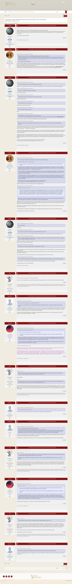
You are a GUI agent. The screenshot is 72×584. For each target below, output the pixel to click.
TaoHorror (10, 323)
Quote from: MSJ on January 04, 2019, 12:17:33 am (24, 483)
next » (66, 14)
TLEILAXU (10, 49)
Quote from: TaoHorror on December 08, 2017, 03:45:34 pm (25, 407)
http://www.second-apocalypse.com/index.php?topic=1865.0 (30, 332)
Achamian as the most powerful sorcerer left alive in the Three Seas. (24, 11)
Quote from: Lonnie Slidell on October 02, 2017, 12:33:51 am (25, 426)
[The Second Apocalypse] (10, 2)
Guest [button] (65, 2)
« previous (63, 14)
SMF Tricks (69, 580)
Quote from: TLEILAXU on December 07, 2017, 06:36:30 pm (25, 223)
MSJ (10, 273)
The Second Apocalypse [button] (9, 11)
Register (44, 2)
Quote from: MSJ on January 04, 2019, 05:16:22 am (24, 548)
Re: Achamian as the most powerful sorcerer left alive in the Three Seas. (42, 25)
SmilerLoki (10, 296)
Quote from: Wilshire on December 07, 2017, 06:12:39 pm (25, 157)
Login (40, 2)
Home (33, 2)
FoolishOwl (10, 421)
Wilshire (9, 25)
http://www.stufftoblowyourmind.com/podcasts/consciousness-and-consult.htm (32, 429)
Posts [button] (37, 2)
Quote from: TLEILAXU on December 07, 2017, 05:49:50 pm (25, 82)
